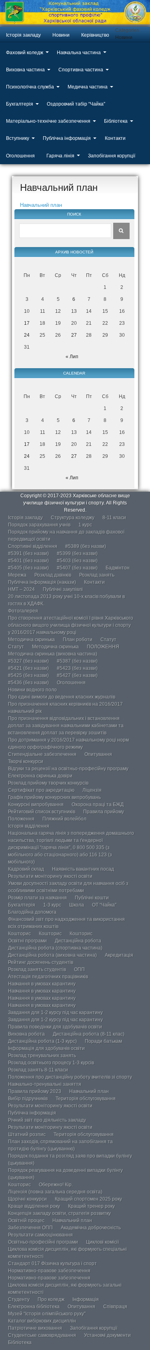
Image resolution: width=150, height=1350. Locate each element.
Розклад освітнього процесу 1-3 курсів (51, 1062)
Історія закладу (23, 35)
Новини (61, 35)
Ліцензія (92, 790)
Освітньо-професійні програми (43, 1242)
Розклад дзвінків (52, 575)
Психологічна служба (30, 87)
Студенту (19, 1299)
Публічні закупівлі (63, 589)
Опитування (98, 754)
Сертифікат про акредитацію (41, 790)
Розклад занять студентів (37, 969)
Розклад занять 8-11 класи (38, 1070)
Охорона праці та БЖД (98, 804)
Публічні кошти (92, 898)
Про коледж (51, 1299)
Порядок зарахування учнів (39, 525)
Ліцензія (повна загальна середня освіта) (55, 1192)
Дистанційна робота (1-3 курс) (42, 1041)
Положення (21, 819)
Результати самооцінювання (40, 1235)
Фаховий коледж (24, 52)
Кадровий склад (26, 869)
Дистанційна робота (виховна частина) (52, 955)
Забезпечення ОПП (30, 1227)
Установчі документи (107, 1335)
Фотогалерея (23, 611)
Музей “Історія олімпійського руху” (47, 1314)
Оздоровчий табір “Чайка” (76, 104)
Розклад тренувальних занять (42, 1055)
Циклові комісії (102, 1242)
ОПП (79, 969)
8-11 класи (114, 517)
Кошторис (19, 933)
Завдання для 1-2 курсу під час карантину (55, 1012)
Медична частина (88, 87)
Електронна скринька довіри (40, 776)
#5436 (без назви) (28, 682)
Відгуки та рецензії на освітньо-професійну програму (68, 768)
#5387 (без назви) (77, 661)
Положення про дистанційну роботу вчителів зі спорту (70, 1077)
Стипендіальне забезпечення (42, 754)
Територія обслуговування (86, 1098)
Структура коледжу (72, 517)
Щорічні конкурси (27, 1199)
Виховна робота (26, 1034)
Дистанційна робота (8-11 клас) (88, 1034)
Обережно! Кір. (56, 1184)
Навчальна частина (79, 52)
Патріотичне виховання (35, 1328)
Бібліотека (116, 121)
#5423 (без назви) (77, 668)
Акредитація (119, 955)
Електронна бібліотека (34, 1306)
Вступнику (17, 138)
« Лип (72, 356)
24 (27, 335)
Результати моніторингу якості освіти (50, 876)
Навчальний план (41, 205)
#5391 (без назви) (28, 553)
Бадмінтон (118, 568)
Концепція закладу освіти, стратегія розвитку (59, 1213)
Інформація (85, 1299)
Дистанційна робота (78, 941)
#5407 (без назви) (77, 568)
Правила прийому (103, 811)
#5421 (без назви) (28, 668)
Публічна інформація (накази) (42, 582)
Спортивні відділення (32, 546)
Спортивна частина (80, 70)
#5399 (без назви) (77, 553)
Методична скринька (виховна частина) (52, 654)
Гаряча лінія (60, 156)
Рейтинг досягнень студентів (40, 962)
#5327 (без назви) (28, 661)
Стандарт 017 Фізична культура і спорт (52, 1263)
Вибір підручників (28, 1098)
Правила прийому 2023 (34, 1091)
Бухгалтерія (19, 104)
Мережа (17, 575)
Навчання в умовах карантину (42, 984)
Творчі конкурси (25, 761)
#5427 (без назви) (77, 675)
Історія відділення (28, 826)
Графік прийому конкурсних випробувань (54, 797)
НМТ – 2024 (21, 589)
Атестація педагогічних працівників (48, 976)
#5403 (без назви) (77, 560)
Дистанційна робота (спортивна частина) (55, 948)
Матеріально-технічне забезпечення (48, 121)
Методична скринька (31, 639)
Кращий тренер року (91, 1206)
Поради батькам (103, 1041)
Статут (108, 639)
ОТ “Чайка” (104, 905)
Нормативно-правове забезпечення (49, 1270)
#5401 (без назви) (28, 560)
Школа (76, 905)
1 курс (85, 525)
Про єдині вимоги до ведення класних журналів (61, 697)
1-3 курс (52, 905)
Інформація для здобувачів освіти (46, 1048)
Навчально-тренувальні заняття (44, 1084)
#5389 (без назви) (85, 546)
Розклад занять (96, 575)
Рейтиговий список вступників (41, 811)
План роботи (77, 639)
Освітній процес (26, 1220)
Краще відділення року (34, 1206)
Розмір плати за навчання (37, 898)
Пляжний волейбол (64, 819)
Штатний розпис (27, 1134)
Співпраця (115, 1306)
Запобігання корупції (111, 156)
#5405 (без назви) (28, 568)
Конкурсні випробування (36, 804)
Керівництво (95, 35)
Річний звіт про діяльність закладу (47, 1120)
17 (27, 323)
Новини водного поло (32, 690)
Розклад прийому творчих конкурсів (48, 783)
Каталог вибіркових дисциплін (42, 1321)
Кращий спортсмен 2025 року (88, 1199)
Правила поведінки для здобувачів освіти (55, 1027)
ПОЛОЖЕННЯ (103, 646)
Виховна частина (25, 70)
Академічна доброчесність (91, 1227)
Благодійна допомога (32, 912)
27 (74, 335)
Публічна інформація (67, 138)
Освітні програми (27, 941)
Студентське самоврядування (42, 1335)
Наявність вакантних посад (83, 869)
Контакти (115, 138)
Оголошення (20, 156)
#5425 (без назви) (28, 675)
